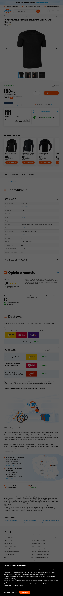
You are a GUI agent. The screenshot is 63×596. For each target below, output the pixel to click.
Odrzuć (14, 592)
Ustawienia (7, 592)
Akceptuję (25, 592)
